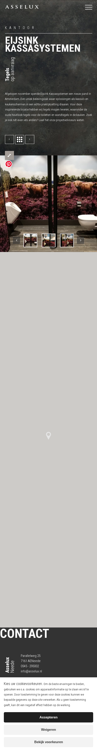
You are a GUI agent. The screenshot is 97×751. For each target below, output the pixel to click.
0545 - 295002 (30, 666)
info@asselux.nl (31, 671)
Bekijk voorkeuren (48, 742)
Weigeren (48, 729)
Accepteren (48, 717)
